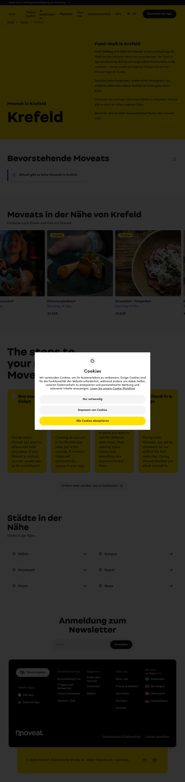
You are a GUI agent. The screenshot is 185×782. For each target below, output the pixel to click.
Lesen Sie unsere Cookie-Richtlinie (112, 388)
